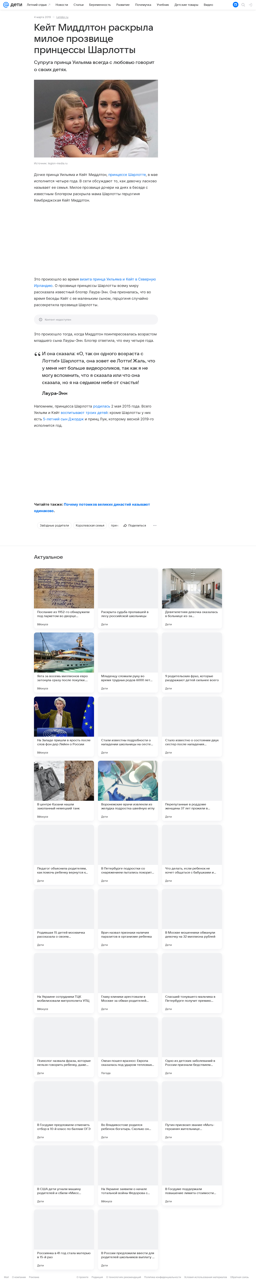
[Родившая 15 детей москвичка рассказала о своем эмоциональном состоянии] (64, 919)
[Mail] (6, 5)
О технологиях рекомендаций (123, 1277)
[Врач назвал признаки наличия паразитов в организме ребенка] (128, 919)
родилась (101, 406)
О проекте (82, 1277)
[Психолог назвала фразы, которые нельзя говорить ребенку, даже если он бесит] (64, 1047)
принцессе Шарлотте (127, 174)
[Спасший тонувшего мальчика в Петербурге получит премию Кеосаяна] (192, 983)
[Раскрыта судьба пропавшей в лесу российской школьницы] (128, 598)
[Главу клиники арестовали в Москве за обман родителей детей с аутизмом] (128, 983)
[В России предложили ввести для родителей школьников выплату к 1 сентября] (128, 1239)
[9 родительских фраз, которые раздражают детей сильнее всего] (192, 662)
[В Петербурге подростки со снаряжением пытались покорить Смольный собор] (128, 855)
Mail (6, 1277)
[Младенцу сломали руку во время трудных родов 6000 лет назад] (128, 662)
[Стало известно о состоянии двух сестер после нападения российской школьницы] (192, 727)
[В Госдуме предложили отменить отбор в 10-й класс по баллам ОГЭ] (64, 1111)
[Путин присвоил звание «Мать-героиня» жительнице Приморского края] (192, 1111)
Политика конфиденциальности (162, 1277)
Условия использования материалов (205, 1277)
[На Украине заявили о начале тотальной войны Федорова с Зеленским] (128, 1175)
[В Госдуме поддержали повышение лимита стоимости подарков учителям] (192, 1175)
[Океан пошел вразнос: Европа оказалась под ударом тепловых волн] (128, 1047)
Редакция (97, 1277)
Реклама (34, 1277)
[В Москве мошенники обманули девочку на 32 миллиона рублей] (192, 919)
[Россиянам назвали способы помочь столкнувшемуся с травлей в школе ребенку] (192, 1239)
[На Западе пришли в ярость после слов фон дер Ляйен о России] (64, 727)
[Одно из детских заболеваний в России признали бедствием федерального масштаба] (192, 1047)
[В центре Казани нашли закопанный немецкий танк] (64, 791)
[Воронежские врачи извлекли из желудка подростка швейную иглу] (128, 791)
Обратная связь (239, 1277)
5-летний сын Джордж (63, 419)
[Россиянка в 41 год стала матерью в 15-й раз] (64, 1239)
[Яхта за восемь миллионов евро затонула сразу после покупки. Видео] (64, 662)
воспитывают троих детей (84, 413)
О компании (19, 1277)
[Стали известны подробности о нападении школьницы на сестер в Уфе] (128, 727)
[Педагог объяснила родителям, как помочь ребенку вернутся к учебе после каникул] (64, 855)
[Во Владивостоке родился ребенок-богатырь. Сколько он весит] (128, 1111)
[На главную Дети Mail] (15, 5)
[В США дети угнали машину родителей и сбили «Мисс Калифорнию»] (64, 1175)
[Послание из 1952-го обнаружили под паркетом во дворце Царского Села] (64, 598)
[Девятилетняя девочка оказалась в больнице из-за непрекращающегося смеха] (192, 598)
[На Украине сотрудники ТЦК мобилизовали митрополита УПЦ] (64, 983)
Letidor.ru (62, 17)
